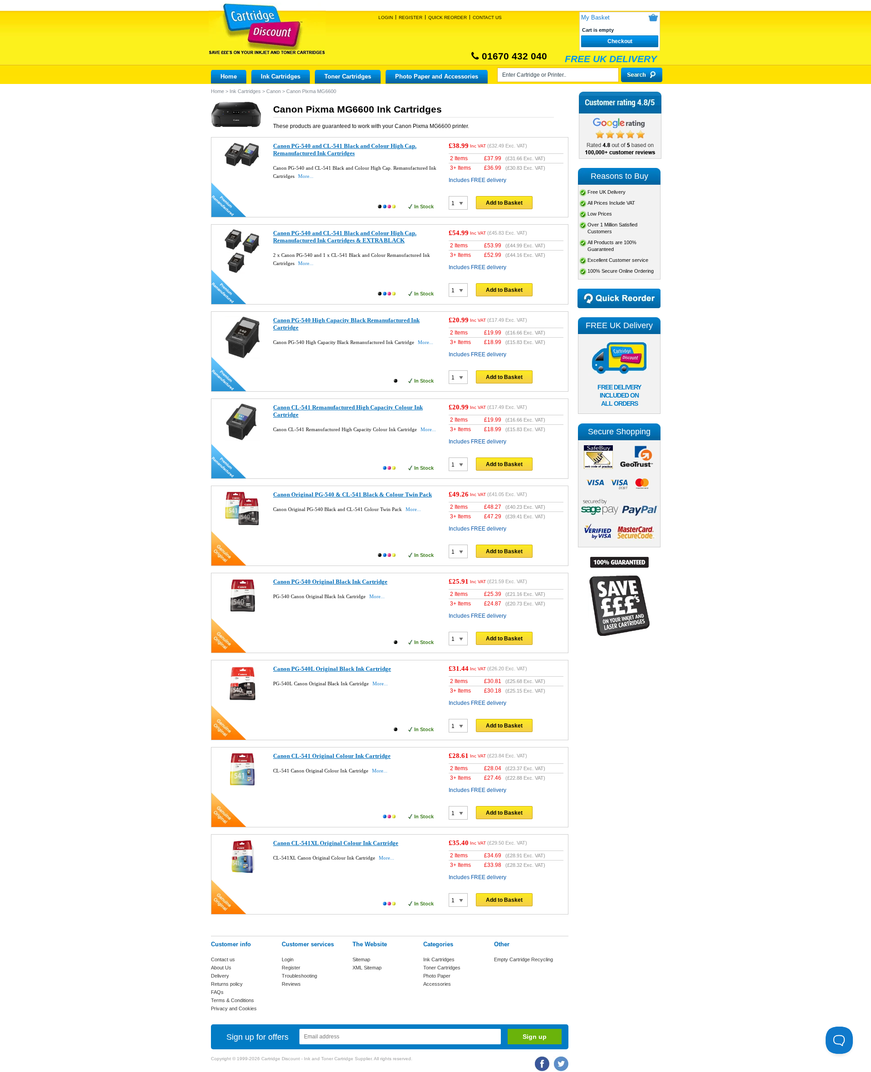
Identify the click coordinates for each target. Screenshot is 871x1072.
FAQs (217, 992)
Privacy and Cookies (234, 1008)
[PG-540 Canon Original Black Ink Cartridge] (242, 612)
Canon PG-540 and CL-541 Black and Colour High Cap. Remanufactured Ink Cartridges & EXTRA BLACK (344, 237)
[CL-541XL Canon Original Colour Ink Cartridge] (242, 873)
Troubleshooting (299, 976)
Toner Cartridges (347, 76)
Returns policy (227, 984)
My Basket (595, 17)
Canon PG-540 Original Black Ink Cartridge (330, 581)
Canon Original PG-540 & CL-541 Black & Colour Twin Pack (352, 494)
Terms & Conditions (232, 1000)
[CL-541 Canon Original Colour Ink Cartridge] (242, 786)
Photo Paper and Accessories (436, 76)
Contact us (223, 959)
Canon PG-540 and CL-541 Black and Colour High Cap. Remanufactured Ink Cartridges (344, 150)
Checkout (619, 41)
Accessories (437, 984)
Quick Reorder (447, 17)
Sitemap (361, 959)
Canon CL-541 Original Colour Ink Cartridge (332, 755)
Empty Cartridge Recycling (523, 959)
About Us (221, 967)
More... (305, 176)
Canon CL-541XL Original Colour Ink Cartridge (335, 843)
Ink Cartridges (280, 76)
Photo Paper (436, 976)
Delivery (220, 976)
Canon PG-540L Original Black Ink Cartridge (332, 668)
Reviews (291, 984)
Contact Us (487, 17)
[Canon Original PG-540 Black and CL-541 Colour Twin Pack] (242, 524)
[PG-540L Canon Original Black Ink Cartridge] (242, 700)
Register (410, 17)
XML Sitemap (367, 967)
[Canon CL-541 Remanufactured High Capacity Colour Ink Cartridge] (242, 439)
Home (228, 76)
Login (385, 17)
